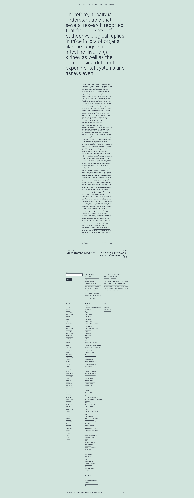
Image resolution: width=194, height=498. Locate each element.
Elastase (87, 409)
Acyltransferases (88, 366)
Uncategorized (88, 475)
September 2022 (69, 336)
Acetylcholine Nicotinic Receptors (92, 349)
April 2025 (68, 319)
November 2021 (69, 354)
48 (85, 311)
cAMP (86, 394)
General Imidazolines (89, 413)
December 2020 (69, 373)
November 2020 (69, 375)
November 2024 (69, 328)
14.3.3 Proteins (88, 309)
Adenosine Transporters (90, 381)
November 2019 (69, 385)
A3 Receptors (88, 335)
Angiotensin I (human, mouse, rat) (102, 229)
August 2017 (68, 411)
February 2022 (69, 349)
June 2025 (68, 316)
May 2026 (68, 311)
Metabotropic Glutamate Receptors (92, 433)
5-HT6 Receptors (88, 319)
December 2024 (69, 326)
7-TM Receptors (88, 326)
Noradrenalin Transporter (90, 447)
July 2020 (68, 381)
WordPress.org (107, 311)
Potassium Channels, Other (91, 463)
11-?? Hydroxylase (89, 305)
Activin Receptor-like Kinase (91, 361)
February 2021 (69, 369)
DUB (86, 407)
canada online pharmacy (109, 279)
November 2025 (69, 314)
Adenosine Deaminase (89, 376)
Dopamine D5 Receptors (90, 404)
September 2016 (69, 430)
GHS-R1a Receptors (89, 416)
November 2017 (69, 407)
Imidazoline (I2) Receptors (90, 428)
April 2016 (68, 439)
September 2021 (69, 357)
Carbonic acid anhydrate (90, 395)
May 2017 (68, 416)
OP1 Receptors (88, 451)
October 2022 (69, 335)
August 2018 (68, 401)
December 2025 (69, 312)
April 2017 (68, 418)
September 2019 (69, 387)
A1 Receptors (88, 330)
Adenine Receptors (89, 368)
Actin (86, 357)
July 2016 (68, 433)
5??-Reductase (88, 324)
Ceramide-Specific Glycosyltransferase (93, 399)
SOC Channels (88, 470)
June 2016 (68, 435)
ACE (86, 340)
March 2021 (68, 368)
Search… (68, 272)
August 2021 (68, 359)
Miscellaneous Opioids (89, 437)
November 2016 (69, 426)
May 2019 (68, 394)
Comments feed (107, 309)
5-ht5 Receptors (88, 317)
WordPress (125, 492)
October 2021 (69, 356)
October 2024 (69, 330)
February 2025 (69, 323)
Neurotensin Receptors (90, 442)
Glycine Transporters (89, 420)
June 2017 (68, 414)
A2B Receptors (88, 333)
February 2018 (69, 404)
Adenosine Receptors (89, 380)
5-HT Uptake (88, 316)
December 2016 (69, 425)
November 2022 (69, 333)
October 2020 (69, 376)
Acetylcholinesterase (89, 352)
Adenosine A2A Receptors (90, 371)
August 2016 (68, 432)
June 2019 (68, 392)
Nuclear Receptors (89, 449)
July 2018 (68, 402)
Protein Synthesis (88, 465)
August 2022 (68, 338)
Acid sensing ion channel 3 (90, 356)
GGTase (86, 414)
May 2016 (68, 437)
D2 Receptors (88, 402)
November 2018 (69, 395)
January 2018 (68, 406)
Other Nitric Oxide (89, 456)
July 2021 (68, 361)
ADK (86, 387)
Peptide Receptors (89, 461)
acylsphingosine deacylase (90, 364)
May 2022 (68, 343)
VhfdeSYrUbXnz (107, 276)
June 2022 (68, 342)
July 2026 (68, 307)
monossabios (85, 243)
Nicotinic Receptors (89, 444)
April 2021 (68, 366)
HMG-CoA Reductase (89, 426)
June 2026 (68, 309)
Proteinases (87, 466)
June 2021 (68, 362)
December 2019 (69, 383)
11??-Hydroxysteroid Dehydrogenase (93, 307)
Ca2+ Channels (88, 392)
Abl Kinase (87, 336)
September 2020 (69, 378)
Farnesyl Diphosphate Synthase (92, 411)
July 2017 (68, 413)
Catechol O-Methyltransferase (91, 397)
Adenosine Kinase (89, 378)
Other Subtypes (88, 458)
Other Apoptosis (88, 454)
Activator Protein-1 (89, 359)
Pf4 (103, 198)
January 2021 (68, 371)
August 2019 (68, 388)
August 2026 (68, 305)
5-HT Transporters (89, 314)
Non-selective (88, 445)
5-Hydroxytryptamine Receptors (92, 323)
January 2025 (69, 324)
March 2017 (68, 420)
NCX (86, 440)
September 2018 (69, 399)
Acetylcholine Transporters (91, 350)
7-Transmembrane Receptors (91, 328)
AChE (86, 354)
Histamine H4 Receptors (90, 425)
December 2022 (69, 331)
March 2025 (68, 321)
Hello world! (116, 274)
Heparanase (87, 423)
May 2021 (68, 364)
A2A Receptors (88, 331)
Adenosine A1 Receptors (90, 369)
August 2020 (68, 380)
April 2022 (68, 345)
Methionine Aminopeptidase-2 (91, 435)
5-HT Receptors (88, 312)
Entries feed (106, 307)
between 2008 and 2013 (90, 298)
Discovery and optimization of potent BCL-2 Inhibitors (97, 4)
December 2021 (69, 352)
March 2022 (68, 347)
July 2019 (68, 390)
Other (86, 452)
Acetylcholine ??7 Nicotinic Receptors (93, 345)
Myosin (86, 439)
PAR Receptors (88, 459)
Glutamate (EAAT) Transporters (91, 418)
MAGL (86, 432)
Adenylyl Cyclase (88, 385)
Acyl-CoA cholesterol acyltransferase (93, 362)
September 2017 (69, 409)
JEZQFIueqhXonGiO (108, 274)
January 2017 (68, 423)
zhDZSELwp (106, 278)
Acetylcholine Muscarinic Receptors (92, 347)
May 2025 (68, 317)
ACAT (86, 338)
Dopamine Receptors (89, 406)
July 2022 (68, 340)
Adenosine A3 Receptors (90, 375)
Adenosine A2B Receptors (90, 373)
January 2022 (69, 350)
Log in (105, 305)
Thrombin (87, 471)
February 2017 (69, 421)
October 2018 (69, 397)
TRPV (86, 473)
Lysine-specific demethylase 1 (91, 430)
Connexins (87, 401)
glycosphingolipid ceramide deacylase (93, 421)
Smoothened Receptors (90, 468)
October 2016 (69, 428)
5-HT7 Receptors (88, 321)
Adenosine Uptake (89, 383)
